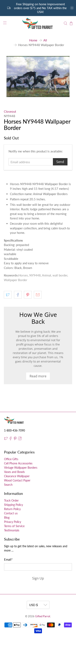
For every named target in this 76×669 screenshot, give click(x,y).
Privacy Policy (12, 521)
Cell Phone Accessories (18, 463)
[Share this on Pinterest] (28, 295)
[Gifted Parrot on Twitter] (6, 439)
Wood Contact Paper (17, 480)
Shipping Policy (13, 504)
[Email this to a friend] (38, 295)
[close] (72, 8)
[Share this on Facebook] (18, 295)
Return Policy (12, 509)
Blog (7, 517)
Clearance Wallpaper (17, 476)
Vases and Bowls (14, 472)
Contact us (11, 513)
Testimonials (11, 530)
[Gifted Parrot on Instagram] (20, 439)
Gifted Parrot (42, 616)
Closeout (10, 111)
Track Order (11, 500)
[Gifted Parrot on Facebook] (10, 439)
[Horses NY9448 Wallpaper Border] (38, 76)
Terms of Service (14, 526)
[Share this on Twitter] (8, 295)
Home (33, 40)
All (45, 40)
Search (8, 484)
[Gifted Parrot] (38, 23)
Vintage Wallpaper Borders (20, 467)
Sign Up (38, 578)
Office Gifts (11, 459)
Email (8, 559)
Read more (38, 376)
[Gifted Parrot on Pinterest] (15, 439)
